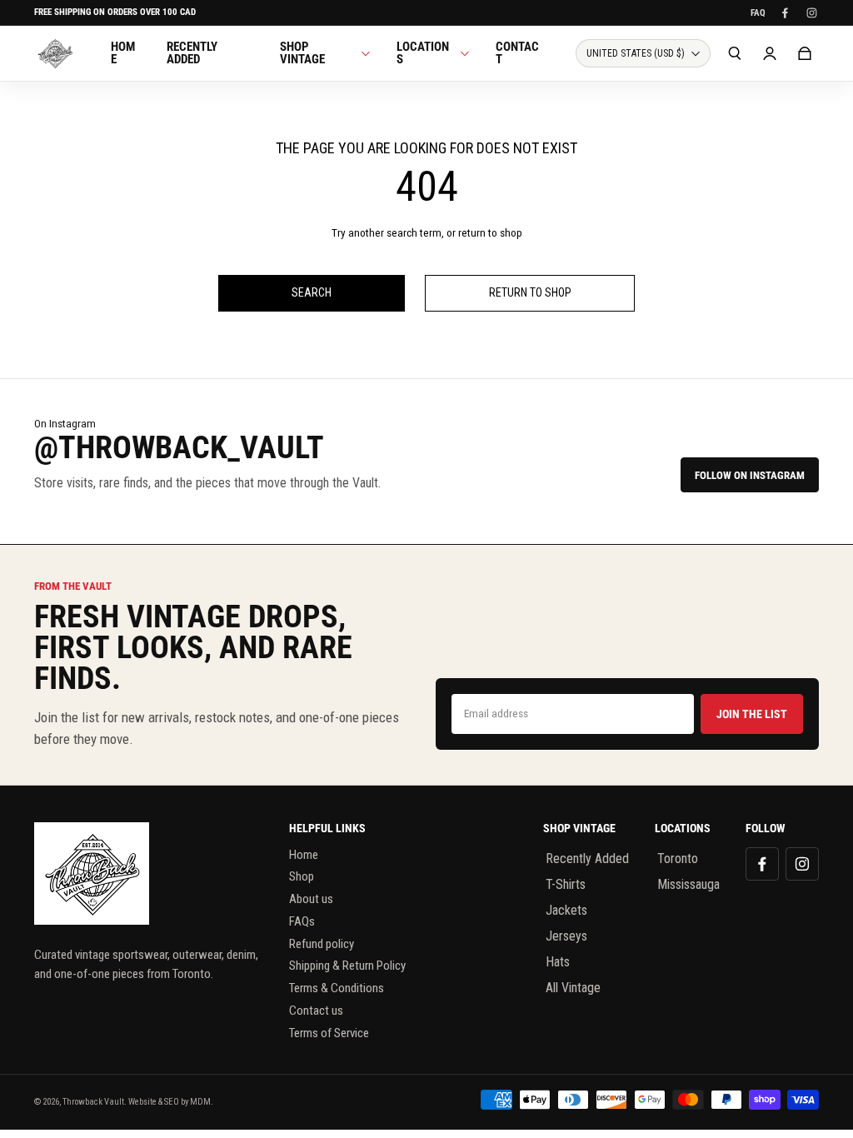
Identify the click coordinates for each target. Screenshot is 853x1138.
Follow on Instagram (750, 475)
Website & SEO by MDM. (170, 1101)
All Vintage (573, 988)
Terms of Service (329, 1033)
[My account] (770, 53)
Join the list (751, 714)
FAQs (302, 921)
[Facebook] (784, 12)
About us (311, 898)
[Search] (735, 53)
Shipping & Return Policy (347, 965)
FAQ (758, 12)
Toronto (677, 858)
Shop (301, 876)
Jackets (566, 910)
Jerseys (566, 936)
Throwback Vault (93, 1101)
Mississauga (688, 884)
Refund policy (321, 943)
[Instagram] (811, 12)
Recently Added (587, 858)
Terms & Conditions (336, 988)
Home (303, 854)
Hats (558, 962)
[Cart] (805, 53)
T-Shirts (566, 884)
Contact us (316, 1010)
